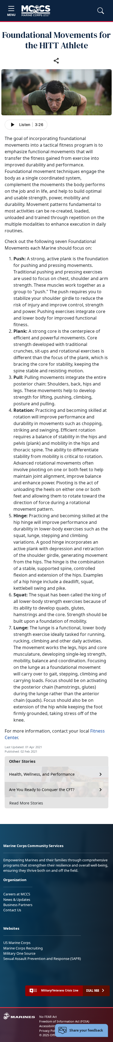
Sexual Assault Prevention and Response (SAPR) (42, 958)
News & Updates (16, 899)
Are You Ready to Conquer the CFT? (41, 789)
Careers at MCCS (16, 894)
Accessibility (47, 1026)
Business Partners (17, 904)
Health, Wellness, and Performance (42, 774)
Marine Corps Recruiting (23, 948)
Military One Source (19, 953)
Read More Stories (26, 803)
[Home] (35, 11)
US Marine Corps (16, 942)
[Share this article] (56, 60)
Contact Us (12, 909)
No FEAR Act (48, 1017)
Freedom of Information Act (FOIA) (64, 1021)
